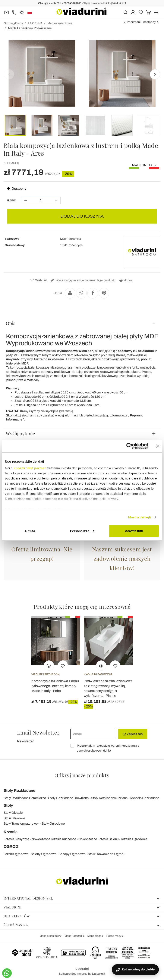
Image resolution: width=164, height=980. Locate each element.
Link (107, 750)
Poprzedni (134, 22)
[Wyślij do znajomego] (70, 293)
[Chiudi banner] (157, 446)
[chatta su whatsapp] (7, 973)
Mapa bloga (94, 935)
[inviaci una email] (6, 12)
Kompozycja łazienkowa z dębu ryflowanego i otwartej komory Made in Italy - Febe (55, 686)
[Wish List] (63, 665)
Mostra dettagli (139, 517)
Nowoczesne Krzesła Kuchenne (54, 839)
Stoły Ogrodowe (53, 823)
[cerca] (125, 12)
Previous (9, 74)
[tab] (82, 323)
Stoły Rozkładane (19, 790)
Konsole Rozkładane (144, 798)
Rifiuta (30, 531)
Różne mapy (114, 935)
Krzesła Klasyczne (16, 839)
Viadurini (13, 907)
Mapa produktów (50, 935)
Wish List (41, 280)
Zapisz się (134, 734)
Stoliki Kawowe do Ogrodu (106, 854)
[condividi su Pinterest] (104, 293)
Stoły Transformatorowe (21, 823)
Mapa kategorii (73, 935)
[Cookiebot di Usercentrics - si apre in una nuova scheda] (129, 446)
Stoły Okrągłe (13, 812)
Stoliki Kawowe (14, 818)
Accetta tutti (134, 531)
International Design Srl (28, 898)
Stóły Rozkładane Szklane (109, 798)
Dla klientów (17, 916)
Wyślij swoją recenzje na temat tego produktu (85, 280)
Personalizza (79, 531)
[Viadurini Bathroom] (142, 252)
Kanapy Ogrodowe (72, 854)
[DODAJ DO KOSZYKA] (49, 665)
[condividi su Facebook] (92, 293)
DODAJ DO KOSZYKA (82, 216)
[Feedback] (22, 12)
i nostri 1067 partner (30, 468)
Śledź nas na (16, 925)
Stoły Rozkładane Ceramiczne (25, 798)
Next (155, 74)
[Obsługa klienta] (14, 12)
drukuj (127, 280)
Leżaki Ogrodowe (16, 854)
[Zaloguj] (133, 12)
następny (149, 22)
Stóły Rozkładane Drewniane (68, 798)
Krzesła (11, 832)
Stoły (8, 805)
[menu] (156, 12)
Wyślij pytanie (20, 433)
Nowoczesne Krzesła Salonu (98, 839)
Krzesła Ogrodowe (134, 839)
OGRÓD (11, 846)
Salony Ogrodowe (43, 854)
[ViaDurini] (81, 11)
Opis (10, 323)
